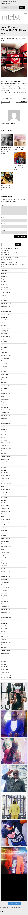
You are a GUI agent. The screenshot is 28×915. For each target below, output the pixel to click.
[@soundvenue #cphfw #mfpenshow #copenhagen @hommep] (14, 805)
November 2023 (6, 290)
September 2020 (6, 361)
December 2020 (6, 355)
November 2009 (6, 677)
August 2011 (4, 620)
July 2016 (4, 462)
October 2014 (5, 516)
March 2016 (4, 473)
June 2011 (4, 626)
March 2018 (4, 407)
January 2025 (5, 270)
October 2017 (5, 421)
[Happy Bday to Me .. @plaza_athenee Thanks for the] (14, 723)
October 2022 (5, 309)
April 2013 (4, 565)
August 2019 (5, 385)
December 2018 (6, 393)
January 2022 (5, 331)
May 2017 (4, 434)
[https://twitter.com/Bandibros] (0, 912)
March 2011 (4, 634)
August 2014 (5, 522)
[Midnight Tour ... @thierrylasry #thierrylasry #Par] (14, 696)
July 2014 (4, 524)
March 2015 (4, 503)
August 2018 (5, 399)
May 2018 (4, 402)
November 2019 (6, 380)
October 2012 (5, 582)
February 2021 (5, 350)
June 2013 (4, 560)
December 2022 (6, 303)
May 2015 (4, 497)
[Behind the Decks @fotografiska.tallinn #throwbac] (14, 751)
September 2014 (6, 519)
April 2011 (4, 631)
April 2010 (4, 664)
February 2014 (5, 538)
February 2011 (5, 637)
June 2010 (4, 658)
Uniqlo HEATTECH (21, 102)
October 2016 (5, 453)
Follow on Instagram (15, 903)
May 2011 (4, 628)
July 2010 (4, 656)
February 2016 (5, 475)
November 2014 (6, 514)
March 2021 (4, 347)
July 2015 (4, 492)
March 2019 (4, 388)
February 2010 (5, 669)
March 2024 (4, 281)
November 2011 (5, 612)
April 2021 (4, 344)
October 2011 (5, 615)
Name (3, 217)
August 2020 (5, 363)
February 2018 (5, 410)
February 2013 (5, 571)
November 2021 (6, 333)
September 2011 (6, 617)
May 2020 (4, 371)
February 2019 (5, 391)
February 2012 (5, 604)
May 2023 (4, 300)
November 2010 (6, 645)
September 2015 (6, 489)
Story (3, 40)
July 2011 (4, 623)
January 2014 (5, 541)
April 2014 (4, 533)
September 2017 (6, 423)
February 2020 (5, 374)
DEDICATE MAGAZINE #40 (9, 262)
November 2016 (6, 451)
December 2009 (6, 675)
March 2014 (4, 535)
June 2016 (4, 464)
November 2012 (6, 579)
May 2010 (4, 661)
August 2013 (5, 555)
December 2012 (5, 576)
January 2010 (5, 672)
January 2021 (5, 352)
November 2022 (6, 306)
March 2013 (4, 568)
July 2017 (4, 429)
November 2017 (6, 418)
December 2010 (6, 642)
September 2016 (6, 456)
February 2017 (5, 443)
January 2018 (5, 412)
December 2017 (5, 415)
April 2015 (4, 500)
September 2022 (6, 311)
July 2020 (4, 366)
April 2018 (4, 404)
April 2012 (4, 598)
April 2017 (4, 437)
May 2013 (4, 563)
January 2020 (5, 377)
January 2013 (5, 574)
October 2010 (5, 647)
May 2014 (4, 530)
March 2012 (4, 601)
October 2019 (5, 382)
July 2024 (4, 276)
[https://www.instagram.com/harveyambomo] (2, 912)
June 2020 (4, 369)
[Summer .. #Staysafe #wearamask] (14, 833)
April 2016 (4, 470)
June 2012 (4, 593)
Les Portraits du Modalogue (5, 103)
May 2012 (4, 596)
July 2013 (4, 557)
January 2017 (5, 445)
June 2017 (4, 432)
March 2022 (4, 325)
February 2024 (5, 284)
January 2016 (5, 478)
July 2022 (4, 317)
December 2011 (5, 609)
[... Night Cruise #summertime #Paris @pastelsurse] (14, 860)
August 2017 (5, 426)
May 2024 (4, 279)
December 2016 (6, 448)
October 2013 (5, 549)
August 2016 (5, 459)
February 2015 (5, 505)
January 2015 (5, 508)
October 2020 (5, 358)
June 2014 (4, 527)
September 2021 (6, 336)
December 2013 (5, 544)
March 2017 (4, 440)
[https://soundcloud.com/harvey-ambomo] (5, 912)
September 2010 (6, 650)
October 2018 (5, 396)
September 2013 (6, 552)
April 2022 (4, 322)
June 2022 (4, 320)
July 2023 (4, 295)
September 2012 (6, 585)
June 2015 (4, 494)
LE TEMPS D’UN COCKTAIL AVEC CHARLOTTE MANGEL (6, 150)
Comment (4, 205)
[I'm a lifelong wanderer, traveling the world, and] (14, 778)
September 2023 (6, 292)
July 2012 (4, 590)
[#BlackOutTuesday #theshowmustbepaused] (14, 887)
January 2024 (5, 287)
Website (3, 230)
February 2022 (5, 328)
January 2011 (5, 639)
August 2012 (5, 587)
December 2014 (5, 511)
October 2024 (5, 273)
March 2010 (4, 667)
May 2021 (4, 341)
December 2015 (5, 481)
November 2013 (6, 546)
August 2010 (5, 653)
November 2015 (6, 484)
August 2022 (5, 314)
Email (3, 224)
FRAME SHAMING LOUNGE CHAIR (19, 148)
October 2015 (5, 486)
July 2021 (4, 339)
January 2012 (5, 606)
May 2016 (4, 467)
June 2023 (4, 298)
